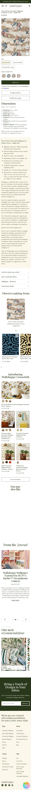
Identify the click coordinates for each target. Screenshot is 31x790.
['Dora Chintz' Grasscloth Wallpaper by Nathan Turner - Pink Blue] (18, 75)
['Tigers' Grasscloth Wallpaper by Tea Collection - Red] (10, 462)
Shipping (4, 758)
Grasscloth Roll (5, 62)
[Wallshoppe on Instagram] (2, 786)
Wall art (4, 745)
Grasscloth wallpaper (8, 736)
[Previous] (5, 619)
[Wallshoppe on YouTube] (9, 786)
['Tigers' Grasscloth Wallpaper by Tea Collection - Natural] (8, 451)
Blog (17, 745)
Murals (4, 742)
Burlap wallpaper (6, 739)
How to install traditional (20, 772)
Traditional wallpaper (7, 730)
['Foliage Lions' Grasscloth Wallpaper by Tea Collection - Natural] (23, 451)
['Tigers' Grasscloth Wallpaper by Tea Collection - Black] (6, 462)
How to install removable (20, 767)
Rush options (5, 764)
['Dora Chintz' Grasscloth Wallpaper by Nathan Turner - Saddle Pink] (13, 75)
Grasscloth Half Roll (17, 62)
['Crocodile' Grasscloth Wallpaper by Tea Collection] (23, 419)
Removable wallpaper (8, 733)
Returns (4, 761)
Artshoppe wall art (19, 210)
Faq (17, 758)
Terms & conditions (21, 764)
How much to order (7, 767)
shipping (12, 133)
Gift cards (5, 769)
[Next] (26, 619)
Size (2, 59)
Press (17, 742)
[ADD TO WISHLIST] (27, 47)
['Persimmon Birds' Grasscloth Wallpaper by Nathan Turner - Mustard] (15, 390)
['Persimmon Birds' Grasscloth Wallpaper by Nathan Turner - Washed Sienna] (10, 401)
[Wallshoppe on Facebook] (6, 786)
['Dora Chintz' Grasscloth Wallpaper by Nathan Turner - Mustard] (3, 75)
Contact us (19, 761)
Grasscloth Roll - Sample (8, 67)
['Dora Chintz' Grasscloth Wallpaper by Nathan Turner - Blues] (8, 75)
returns (19, 133)
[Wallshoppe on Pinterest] (12, 785)
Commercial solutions (22, 736)
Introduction (19, 730)
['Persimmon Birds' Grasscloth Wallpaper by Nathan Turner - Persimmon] (6, 401)
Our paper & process (21, 739)
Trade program (20, 733)
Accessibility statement (22, 776)
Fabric (3, 748)
